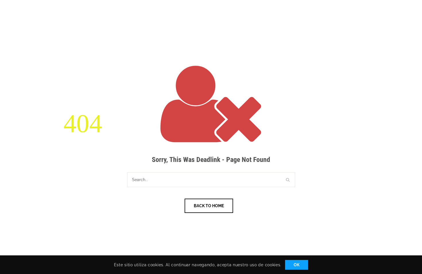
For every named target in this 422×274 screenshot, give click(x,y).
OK (297, 265)
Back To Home (209, 205)
